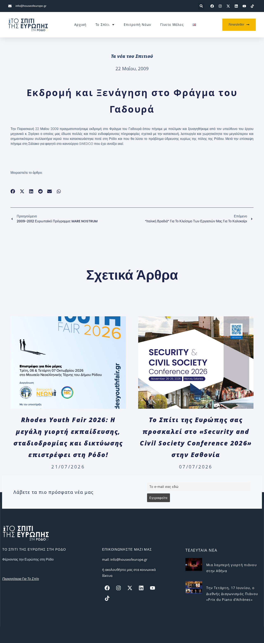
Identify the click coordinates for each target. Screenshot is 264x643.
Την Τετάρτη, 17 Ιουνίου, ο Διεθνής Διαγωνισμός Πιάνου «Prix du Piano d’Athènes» (232, 594)
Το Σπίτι (102, 24)
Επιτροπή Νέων (137, 24)
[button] (201, 6)
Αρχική (80, 24)
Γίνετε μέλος (172, 24)
